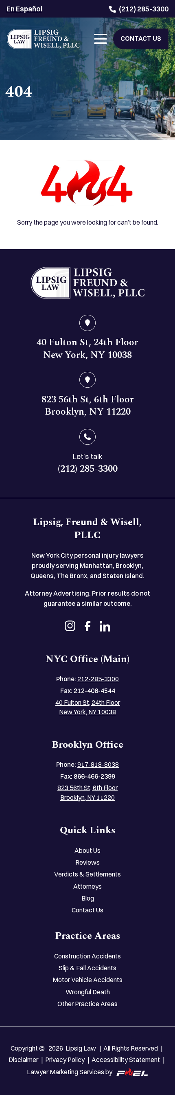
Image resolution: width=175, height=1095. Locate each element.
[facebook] (87, 627)
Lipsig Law (81, 1048)
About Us (87, 850)
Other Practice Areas (87, 1004)
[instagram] (70, 627)
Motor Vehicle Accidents (87, 980)
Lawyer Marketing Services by (69, 1072)
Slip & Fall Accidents (87, 968)
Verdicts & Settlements (87, 874)
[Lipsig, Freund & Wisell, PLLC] (43, 39)
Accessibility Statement (126, 1060)
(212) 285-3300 (143, 8)
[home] (87, 283)
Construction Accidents (87, 956)
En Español (24, 8)
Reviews (87, 862)
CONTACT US (140, 38)
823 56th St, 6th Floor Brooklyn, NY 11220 (87, 792)
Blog (87, 898)
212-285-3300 (98, 679)
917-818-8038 (98, 764)
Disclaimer (23, 1060)
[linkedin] (105, 627)
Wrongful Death (88, 992)
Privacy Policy (65, 1060)
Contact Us (87, 910)
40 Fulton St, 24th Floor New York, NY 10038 (87, 707)
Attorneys (87, 886)
